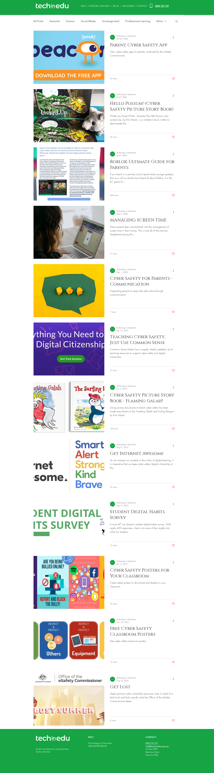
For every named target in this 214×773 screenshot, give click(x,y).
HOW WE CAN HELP (99, 6)
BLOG (116, 6)
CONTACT (142, 6)
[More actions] (174, 37)
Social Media (88, 21)
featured (55, 21)
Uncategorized (110, 21)
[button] (176, 21)
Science (70, 21)
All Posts (38, 21)
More (160, 21)
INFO (83, 6)
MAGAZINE (128, 6)
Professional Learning (137, 21)
